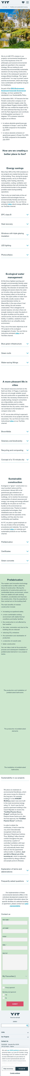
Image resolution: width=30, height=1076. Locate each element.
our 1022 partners (13, 1050)
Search (15, 1021)
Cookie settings (15, 1073)
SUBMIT (15, 1004)
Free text (5, 953)
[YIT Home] (5, 2)
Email (4, 945)
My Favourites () (9, 976)
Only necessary (8, 1068)
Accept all (22, 1068)
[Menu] (27, 2)
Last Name (5, 928)
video (10, 204)
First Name (5, 920)
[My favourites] (23, 2)
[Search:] (27, 1025)
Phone (4, 936)
